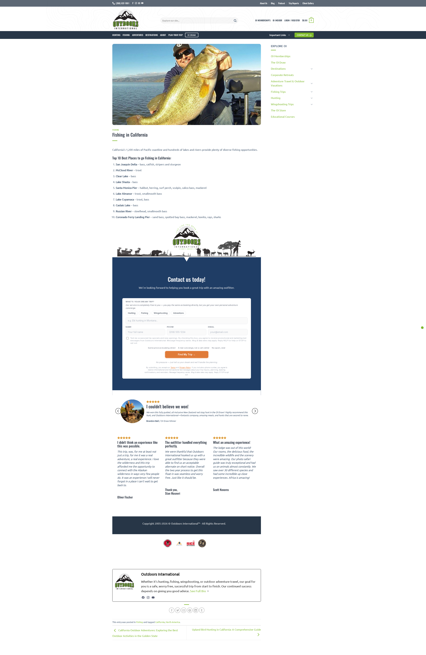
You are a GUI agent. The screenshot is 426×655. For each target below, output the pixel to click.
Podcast (281, 3)
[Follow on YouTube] (142, 3)
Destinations (151, 35)
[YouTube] (153, 597)
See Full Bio (198, 591)
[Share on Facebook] (171, 610)
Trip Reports (294, 3)
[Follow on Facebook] (133, 3)
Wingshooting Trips (282, 104)
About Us (263, 3)
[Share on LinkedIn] (196, 610)
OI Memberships (262, 20)
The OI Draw (278, 62)
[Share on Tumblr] (202, 610)
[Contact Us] (422, 327)
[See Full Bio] (208, 591)
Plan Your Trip (175, 35)
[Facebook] (143, 597)
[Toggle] (312, 69)
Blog (273, 3)
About (163, 35)
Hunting (116, 35)
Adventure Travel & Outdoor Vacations (288, 83)
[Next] (255, 411)
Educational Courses (283, 116)
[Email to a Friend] (183, 610)
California (160, 622)
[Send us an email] (139, 3)
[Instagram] (148, 597)
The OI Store (278, 110)
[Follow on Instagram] (136, 3)
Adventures (137, 35)
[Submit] (235, 20)
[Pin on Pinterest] (190, 610)
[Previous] (118, 411)
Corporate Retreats (282, 74)
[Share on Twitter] (177, 610)
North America (173, 622)
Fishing (126, 35)
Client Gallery (308, 3)
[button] (292, 20)
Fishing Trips (278, 91)
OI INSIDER (277, 20)
